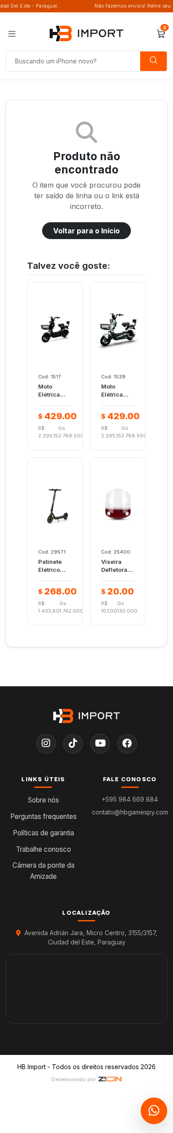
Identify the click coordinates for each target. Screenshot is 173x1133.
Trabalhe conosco (43, 849)
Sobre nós (43, 800)
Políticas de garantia (43, 833)
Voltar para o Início (86, 230)
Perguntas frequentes (43, 816)
